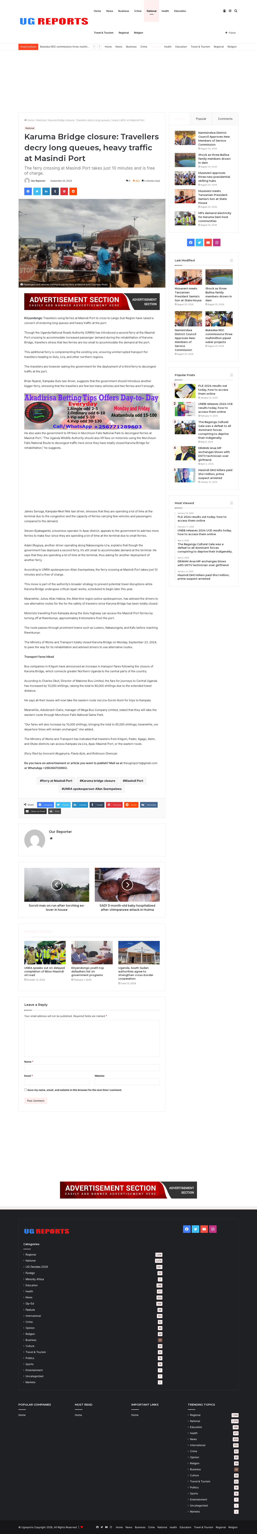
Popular (201, 118)
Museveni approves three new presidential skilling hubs (214, 177)
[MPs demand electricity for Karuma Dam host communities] (185, 218)
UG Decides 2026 (37, 1266)
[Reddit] (73, 191)
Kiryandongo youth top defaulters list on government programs (87, 971)
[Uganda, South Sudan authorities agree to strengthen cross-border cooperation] (139, 952)
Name (28, 1061)
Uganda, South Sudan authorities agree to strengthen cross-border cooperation (135, 973)
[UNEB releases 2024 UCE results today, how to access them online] (185, 409)
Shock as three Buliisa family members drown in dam (214, 158)
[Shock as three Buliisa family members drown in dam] (185, 160)
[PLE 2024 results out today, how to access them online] (185, 391)
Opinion (30, 1327)
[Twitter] (37, 191)
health (165, 10)
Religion (138, 32)
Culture (30, 1346)
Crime (137, 10)
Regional (124, 32)
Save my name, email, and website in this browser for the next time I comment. (74, 1089)
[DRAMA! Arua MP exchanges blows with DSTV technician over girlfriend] (185, 453)
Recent (179, 118)
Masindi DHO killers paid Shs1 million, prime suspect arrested (215, 474)
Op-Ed (30, 1303)
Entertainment (34, 1370)
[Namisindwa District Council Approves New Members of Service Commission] (185, 138)
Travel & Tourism (103, 32)
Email (28, 1075)
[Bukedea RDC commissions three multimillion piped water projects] (219, 319)
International (33, 1315)
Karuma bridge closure (98, 781)
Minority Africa (35, 1279)
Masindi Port (134, 781)
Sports (29, 1364)
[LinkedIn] (46, 191)
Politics (30, 1358)
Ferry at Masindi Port (57, 781)
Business (123, 10)
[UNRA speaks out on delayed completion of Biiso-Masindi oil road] (45, 952)
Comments (225, 118)
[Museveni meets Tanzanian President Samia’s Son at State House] (185, 196)
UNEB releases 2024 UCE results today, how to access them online (215, 408)
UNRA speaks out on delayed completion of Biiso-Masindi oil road (44, 971)
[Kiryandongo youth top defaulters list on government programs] (92, 952)
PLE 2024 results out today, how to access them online (213, 389)
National (151, 10)
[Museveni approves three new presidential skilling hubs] (185, 178)
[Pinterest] (64, 191)
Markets (30, 1382)
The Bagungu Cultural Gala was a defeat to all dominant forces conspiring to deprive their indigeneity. (214, 430)
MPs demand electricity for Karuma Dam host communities (214, 217)
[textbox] (92, 543)
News (109, 10)
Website (99, 1075)
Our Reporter (38, 180)
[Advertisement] (128, 80)
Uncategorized (34, 1376)
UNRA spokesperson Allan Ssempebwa (93, 789)
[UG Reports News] (54, 22)
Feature (30, 1309)
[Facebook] (28, 191)
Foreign (30, 1273)
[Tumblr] (55, 191)
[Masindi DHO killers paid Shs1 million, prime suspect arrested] (185, 475)
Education (180, 10)
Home (97, 10)
